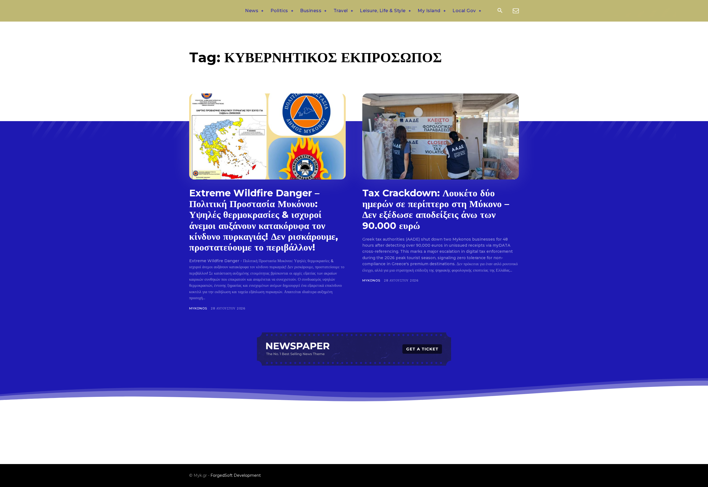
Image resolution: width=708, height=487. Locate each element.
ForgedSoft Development (235, 475)
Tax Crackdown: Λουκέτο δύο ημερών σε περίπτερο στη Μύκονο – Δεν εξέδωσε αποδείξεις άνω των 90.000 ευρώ (435, 209)
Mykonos (198, 308)
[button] (499, 11)
